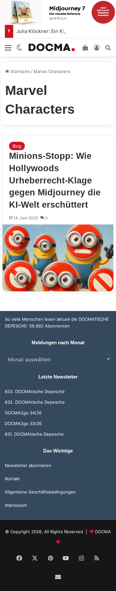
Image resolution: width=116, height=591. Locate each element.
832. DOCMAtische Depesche (35, 402)
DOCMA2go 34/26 (23, 412)
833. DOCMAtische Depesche (35, 391)
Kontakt (12, 478)
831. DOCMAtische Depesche (34, 434)
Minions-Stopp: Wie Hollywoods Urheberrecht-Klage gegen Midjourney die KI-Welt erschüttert (55, 180)
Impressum (16, 505)
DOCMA (103, 531)
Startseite (19, 71)
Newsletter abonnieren (28, 465)
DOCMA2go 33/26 (23, 423)
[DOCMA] (51, 47)
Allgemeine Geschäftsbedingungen (40, 491)
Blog (17, 146)
